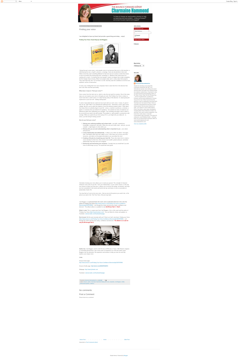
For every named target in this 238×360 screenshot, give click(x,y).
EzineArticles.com (138, 28)
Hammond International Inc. (143, 83)
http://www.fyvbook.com (96, 212)
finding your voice (105, 281)
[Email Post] (105, 280)
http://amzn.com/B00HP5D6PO (99, 266)
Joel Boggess (118, 281)
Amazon (85, 281)
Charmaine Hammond (96, 281)
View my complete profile (140, 123)
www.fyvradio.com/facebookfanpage (95, 213)
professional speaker (84, 283)
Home (104, 339)
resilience (92, 283)
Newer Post (83, 339)
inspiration (112, 281)
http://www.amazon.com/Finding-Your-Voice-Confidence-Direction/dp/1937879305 (101, 219)
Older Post (127, 339)
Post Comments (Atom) (92, 342)
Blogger (126, 355)
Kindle (123, 281)
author (89, 281)
